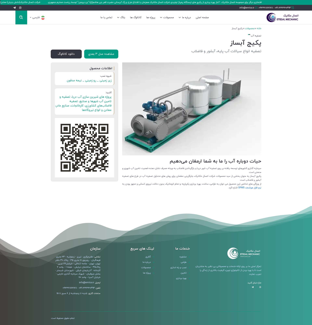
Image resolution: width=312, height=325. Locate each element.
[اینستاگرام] (20, 7)
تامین (184, 272)
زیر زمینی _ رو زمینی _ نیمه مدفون (89, 80)
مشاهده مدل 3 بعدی (101, 54)
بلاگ (122, 17)
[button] (37, 17)
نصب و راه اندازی (178, 267)
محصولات (168, 17)
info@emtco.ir (247, 7)
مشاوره (183, 256)
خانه (259, 28)
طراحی (184, 262)
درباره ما (186, 17)
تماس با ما (106, 17)
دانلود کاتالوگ (66, 54)
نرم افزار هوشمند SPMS (249, 187)
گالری (148, 256)
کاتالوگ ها (135, 17)
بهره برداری (181, 278)
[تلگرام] (14, 7)
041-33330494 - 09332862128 (275, 7)
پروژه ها (150, 17)
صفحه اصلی (202, 17)
